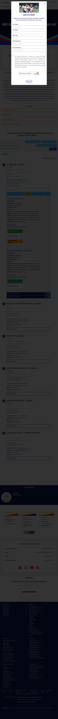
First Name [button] (15, 24)
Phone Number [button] (17, 47)
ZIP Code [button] (15, 35)
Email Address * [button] (17, 41)
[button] (30, 61)
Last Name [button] (15, 30)
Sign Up (29, 81)
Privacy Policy (36, 65)
